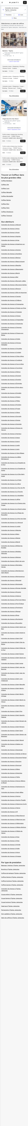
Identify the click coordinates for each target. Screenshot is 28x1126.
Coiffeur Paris (5, 208)
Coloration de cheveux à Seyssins (11, 761)
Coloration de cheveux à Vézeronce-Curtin (14, 804)
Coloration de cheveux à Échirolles (11, 383)
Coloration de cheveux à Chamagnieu (12, 304)
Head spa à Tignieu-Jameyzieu (10, 906)
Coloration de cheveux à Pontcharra (12, 607)
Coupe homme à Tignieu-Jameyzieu (12, 902)
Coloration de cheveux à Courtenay (11, 368)
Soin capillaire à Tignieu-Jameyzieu (11, 914)
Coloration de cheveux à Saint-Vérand (12, 740)
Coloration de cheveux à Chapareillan (12, 320)
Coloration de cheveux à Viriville (10, 844)
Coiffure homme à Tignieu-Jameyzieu (12, 881)
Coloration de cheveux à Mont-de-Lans (13, 561)
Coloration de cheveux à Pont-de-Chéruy (13, 600)
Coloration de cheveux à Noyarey (11, 592)
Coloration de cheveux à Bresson (11, 288)
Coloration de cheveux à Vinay (10, 837)
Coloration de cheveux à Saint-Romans (12, 727)
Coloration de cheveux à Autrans (11, 250)
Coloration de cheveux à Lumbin (10, 526)
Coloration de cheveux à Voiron (10, 852)
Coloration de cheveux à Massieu (11, 530)
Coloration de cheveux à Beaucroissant (13, 261)
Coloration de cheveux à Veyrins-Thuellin (13, 800)
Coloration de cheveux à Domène (11, 379)
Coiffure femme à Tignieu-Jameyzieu (12, 877)
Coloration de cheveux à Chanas (11, 316)
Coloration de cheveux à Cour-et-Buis (12, 364)
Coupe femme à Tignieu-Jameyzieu (11, 898)
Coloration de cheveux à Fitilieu (10, 401)
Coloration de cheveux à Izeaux (10, 437)
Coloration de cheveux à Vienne (10, 808)
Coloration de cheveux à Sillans (10, 769)
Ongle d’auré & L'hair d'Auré (10, 119)
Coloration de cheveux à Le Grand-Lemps (13, 509)
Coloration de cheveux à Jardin (10, 445)
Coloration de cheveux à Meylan (10, 538)
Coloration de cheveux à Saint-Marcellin (13, 684)
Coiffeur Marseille (6, 192)
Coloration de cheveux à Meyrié (10, 542)
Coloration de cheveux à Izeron (10, 441)
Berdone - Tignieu (7, 51)
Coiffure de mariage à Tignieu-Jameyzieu (13, 873)
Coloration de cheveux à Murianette (11, 584)
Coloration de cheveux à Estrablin (11, 393)
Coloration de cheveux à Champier (11, 312)
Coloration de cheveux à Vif (9, 812)
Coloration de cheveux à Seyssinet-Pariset (14, 757)
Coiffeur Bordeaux (6, 180)
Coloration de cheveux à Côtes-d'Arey (12, 356)
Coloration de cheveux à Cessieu (11, 296)
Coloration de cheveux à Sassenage (12, 750)
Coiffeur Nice (5, 204)
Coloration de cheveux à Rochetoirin (12, 619)
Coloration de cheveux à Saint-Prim (11, 711)
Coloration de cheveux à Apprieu (11, 236)
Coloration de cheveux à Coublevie (11, 360)
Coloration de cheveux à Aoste (10, 232)
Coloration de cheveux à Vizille (10, 848)
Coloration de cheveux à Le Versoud (12, 522)
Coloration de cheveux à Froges (10, 408)
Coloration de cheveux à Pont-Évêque (12, 603)
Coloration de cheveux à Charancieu (12, 323)
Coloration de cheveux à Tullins (10, 777)
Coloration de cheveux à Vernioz (11, 796)
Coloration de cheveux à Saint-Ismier (12, 663)
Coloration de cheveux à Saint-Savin (12, 730)
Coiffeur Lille (5, 184)
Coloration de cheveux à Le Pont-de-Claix (13, 518)
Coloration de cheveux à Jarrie (10, 449)
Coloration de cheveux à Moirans (11, 557)
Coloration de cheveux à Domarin (11, 376)
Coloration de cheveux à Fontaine (11, 405)
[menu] (2, 2)
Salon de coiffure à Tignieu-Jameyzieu (12, 918)
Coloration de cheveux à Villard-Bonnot (13, 815)
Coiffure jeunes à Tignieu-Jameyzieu (12, 885)
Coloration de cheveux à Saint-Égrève (12, 654)
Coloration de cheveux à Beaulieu (11, 265)
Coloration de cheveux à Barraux (11, 257)
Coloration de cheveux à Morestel (11, 580)
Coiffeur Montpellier (7, 196)
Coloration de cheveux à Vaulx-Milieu (12, 792)
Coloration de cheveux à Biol (9, 277)
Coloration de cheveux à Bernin (10, 273)
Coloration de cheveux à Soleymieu (11, 773)
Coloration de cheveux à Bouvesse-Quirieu (14, 285)
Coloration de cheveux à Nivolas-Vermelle (13, 588)
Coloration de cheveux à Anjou (10, 228)
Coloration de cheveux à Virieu (10, 841)
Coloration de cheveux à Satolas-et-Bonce (13, 754)
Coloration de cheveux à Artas (10, 240)
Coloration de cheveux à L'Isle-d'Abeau (12, 453)
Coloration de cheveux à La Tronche (12, 491)
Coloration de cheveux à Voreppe (11, 856)
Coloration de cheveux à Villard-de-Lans (13, 819)
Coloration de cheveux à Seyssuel (11, 765)
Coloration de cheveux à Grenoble (11, 424)
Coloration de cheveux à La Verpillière (12, 495)
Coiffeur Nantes (6, 200)
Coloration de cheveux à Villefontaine (12, 823)
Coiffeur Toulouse (6, 215)
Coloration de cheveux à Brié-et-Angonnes (14, 292)
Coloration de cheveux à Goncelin (11, 416)
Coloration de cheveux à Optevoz (11, 596)
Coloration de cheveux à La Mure (11, 484)
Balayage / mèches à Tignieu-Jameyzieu (13, 865)
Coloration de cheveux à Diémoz (11, 372)
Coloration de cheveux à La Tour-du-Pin (13, 488)
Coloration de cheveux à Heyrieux (11, 434)
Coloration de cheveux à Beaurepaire (12, 269)
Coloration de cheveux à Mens (10, 534)
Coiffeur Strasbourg (7, 212)
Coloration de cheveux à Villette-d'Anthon (13, 827)
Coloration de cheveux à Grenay (10, 420)
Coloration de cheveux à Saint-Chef (11, 638)
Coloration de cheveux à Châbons (11, 300)
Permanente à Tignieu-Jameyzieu (11, 910)
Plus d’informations (14, 95)
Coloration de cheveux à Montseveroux (13, 576)
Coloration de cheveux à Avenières (11, 254)
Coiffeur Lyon (5, 188)
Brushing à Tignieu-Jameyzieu (10, 869)
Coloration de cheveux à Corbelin (11, 352)
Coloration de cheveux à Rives (10, 615)
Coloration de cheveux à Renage (10, 611)
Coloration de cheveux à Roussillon (11, 623)
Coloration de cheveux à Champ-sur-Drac (13, 308)
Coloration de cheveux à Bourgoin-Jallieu (13, 281)
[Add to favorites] (24, 34)
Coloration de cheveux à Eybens (10, 397)
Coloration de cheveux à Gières (10, 412)
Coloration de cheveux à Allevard (11, 225)
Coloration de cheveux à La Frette (11, 480)
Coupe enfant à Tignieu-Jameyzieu (11, 894)
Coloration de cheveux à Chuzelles (11, 348)
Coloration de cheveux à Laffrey (10, 499)
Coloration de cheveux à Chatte (10, 339)
